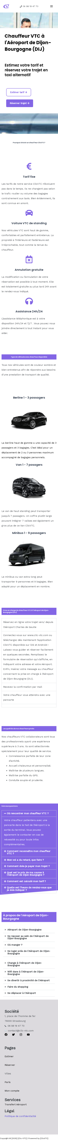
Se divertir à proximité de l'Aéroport (28, 980)
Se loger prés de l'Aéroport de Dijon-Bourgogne (28, 952)
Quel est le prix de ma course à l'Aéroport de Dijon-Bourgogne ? (25, 873)
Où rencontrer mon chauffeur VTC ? (28, 813)
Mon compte (12, 1090)
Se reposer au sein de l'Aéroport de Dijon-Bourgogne (28, 937)
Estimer (9, 1056)
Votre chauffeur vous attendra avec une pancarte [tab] (26, 697)
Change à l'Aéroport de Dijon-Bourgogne (24, 964)
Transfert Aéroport (16, 1104)
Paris (8, 1082)
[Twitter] (13, 1034)
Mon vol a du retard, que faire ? (25, 859)
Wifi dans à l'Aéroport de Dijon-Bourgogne (25, 973)
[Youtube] (28, 1034)
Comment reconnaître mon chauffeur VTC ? (28, 852)
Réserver (10, 1065)
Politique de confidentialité (20, 1116)
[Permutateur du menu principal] (51, 6)
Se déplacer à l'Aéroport (21, 993)
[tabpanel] (29, 657)
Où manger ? (14, 944)
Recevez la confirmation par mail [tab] (22, 686)
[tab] (29, 705)
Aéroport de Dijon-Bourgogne (24, 929)
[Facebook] (6, 1034)
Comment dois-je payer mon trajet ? (28, 866)
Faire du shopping (17, 986)
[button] (29, 813)
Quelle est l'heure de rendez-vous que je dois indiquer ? (29, 888)
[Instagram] (20, 1034)
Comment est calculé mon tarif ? (26, 881)
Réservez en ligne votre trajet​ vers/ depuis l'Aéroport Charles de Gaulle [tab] (28, 624)
